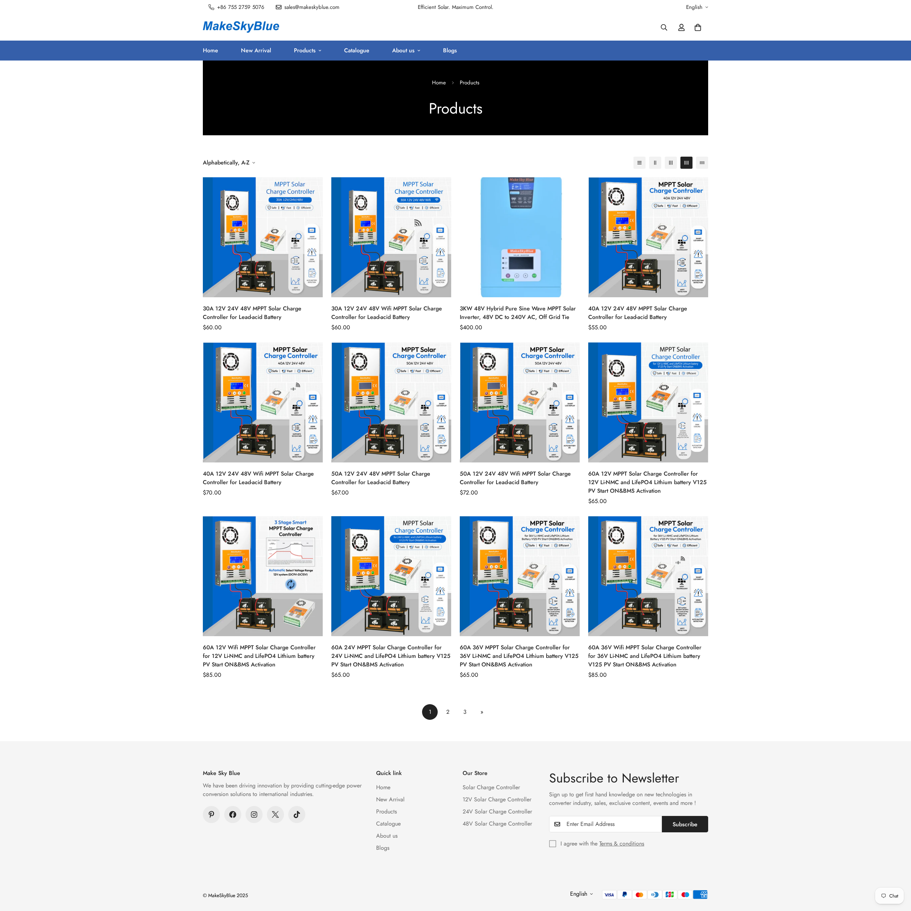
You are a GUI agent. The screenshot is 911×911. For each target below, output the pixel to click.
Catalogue (356, 50)
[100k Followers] (254, 814)
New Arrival (256, 50)
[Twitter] (275, 814)
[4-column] (686, 163)
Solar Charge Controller (491, 787)
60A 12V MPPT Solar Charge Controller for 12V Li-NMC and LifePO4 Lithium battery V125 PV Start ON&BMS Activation (647, 482)
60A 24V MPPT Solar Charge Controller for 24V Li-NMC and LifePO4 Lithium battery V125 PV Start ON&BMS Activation (391, 656)
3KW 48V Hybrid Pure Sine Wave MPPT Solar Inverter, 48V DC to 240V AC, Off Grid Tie (518, 312)
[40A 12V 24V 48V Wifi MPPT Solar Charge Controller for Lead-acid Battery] (263, 402)
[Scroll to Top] (897, 872)
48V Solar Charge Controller (497, 824)
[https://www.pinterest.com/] (211, 814)
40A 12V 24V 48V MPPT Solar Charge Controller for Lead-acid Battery (637, 312)
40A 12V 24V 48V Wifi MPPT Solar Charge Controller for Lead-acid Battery (258, 478)
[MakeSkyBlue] (241, 27)
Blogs (450, 50)
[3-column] (671, 163)
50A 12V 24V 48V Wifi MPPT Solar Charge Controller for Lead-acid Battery (515, 478)
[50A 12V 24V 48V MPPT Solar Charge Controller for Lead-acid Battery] (391, 402)
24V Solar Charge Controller (497, 811)
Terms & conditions (621, 843)
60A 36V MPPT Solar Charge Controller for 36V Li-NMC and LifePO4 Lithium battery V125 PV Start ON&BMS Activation (519, 656)
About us (403, 50)
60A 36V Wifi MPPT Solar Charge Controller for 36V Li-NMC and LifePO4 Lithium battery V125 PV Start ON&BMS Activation (644, 656)
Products (305, 50)
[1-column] (639, 163)
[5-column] (702, 163)
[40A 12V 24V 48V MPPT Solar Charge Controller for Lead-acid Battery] (648, 237)
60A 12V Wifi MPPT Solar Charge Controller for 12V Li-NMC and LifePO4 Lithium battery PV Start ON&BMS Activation (259, 656)
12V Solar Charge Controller (497, 799)
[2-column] (655, 163)
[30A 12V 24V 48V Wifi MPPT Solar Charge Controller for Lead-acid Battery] (391, 237)
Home (210, 50)
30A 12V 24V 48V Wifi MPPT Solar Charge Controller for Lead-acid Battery (386, 312)
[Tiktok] (296, 814)
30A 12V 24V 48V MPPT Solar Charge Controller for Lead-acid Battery (252, 312)
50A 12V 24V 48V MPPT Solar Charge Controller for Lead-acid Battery (380, 478)
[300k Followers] (232, 814)
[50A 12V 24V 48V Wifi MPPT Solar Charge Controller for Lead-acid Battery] (520, 402)
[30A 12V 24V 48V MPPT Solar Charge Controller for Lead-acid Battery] (263, 237)
